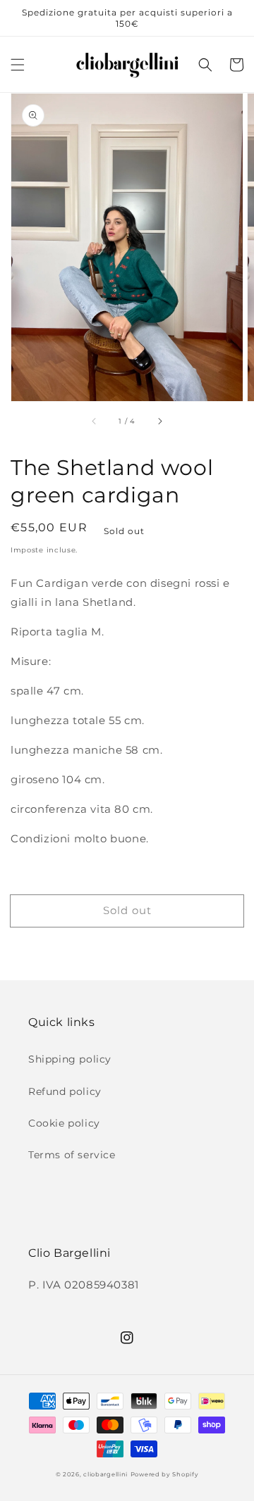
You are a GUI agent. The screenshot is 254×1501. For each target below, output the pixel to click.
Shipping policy (69, 1059)
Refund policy (65, 1091)
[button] (17, 64)
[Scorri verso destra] (159, 420)
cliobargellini (105, 1474)
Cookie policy (64, 1123)
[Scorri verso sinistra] (94, 420)
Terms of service (72, 1154)
